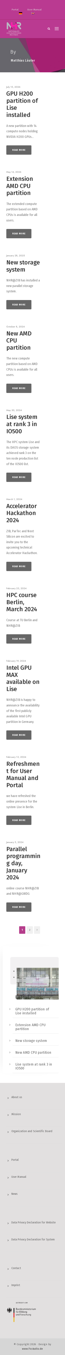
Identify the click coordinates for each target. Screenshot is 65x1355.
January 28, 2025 (15, 255)
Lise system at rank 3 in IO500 (21, 424)
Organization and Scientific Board (31, 1131)
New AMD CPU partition (33, 1052)
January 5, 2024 (14, 842)
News (14, 1193)
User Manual (34, 9)
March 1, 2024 (14, 499)
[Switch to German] (20, 15)
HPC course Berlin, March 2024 (21, 602)
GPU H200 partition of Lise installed (22, 104)
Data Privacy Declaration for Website (33, 1222)
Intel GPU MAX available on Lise (23, 678)
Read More (18, 150)
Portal (15, 9)
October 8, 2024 (15, 326)
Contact (16, 1268)
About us (16, 1097)
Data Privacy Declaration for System (33, 1239)
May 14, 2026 (13, 172)
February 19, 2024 (16, 661)
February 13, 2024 (16, 757)
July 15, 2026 (13, 87)
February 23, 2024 (16, 588)
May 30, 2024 (14, 410)
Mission (16, 1114)
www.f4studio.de (32, 1348)
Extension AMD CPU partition (19, 186)
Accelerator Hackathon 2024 (21, 513)
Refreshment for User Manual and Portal (23, 774)
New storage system (23, 266)
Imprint (15, 1285)
